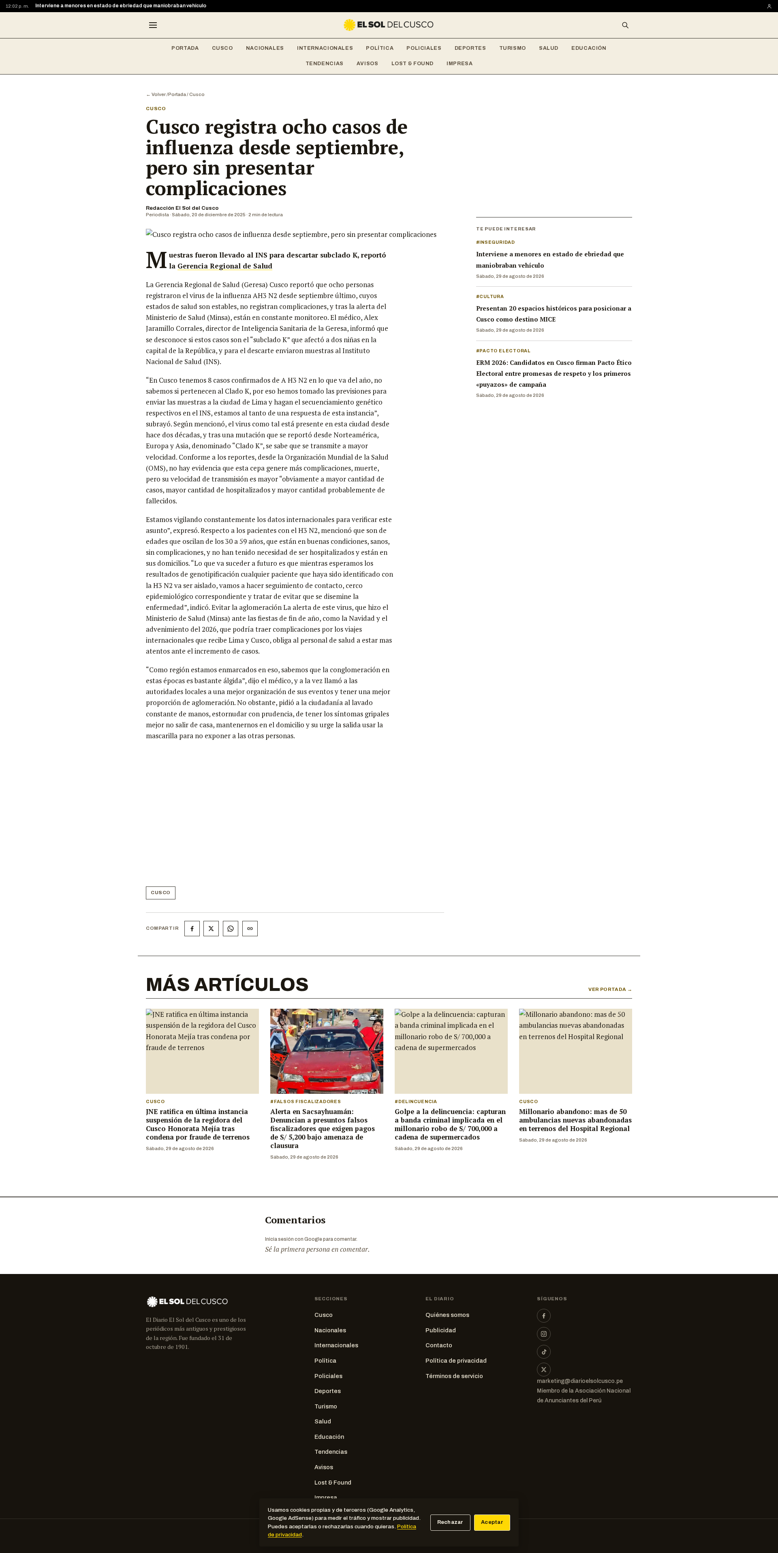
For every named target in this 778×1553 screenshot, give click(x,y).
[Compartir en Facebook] (192, 928)
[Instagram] (544, 1334)
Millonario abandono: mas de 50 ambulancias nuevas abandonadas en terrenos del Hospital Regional (575, 1120)
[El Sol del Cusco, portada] (389, 25)
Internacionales (325, 48)
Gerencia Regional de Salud (224, 266)
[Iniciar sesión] (769, 6)
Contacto (438, 1345)
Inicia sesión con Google (293, 1239)
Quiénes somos (447, 1315)
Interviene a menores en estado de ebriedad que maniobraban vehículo (120, 6)
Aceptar (492, 1522)
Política (379, 48)
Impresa (459, 63)
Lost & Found (412, 63)
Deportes (470, 48)
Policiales (423, 48)
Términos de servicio (454, 1376)
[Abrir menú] (153, 25)
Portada (185, 48)
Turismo (512, 48)
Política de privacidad (456, 1360)
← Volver (156, 94)
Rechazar (450, 1522)
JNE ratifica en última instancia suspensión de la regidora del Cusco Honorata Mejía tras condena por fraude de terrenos (198, 1124)
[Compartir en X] (211, 928)
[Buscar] (625, 25)
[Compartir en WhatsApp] (230, 928)
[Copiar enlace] (250, 928)
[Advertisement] (270, 816)
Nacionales (265, 48)
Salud (548, 48)
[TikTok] (544, 1352)
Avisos (367, 63)
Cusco (222, 48)
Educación (589, 48)
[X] (544, 1369)
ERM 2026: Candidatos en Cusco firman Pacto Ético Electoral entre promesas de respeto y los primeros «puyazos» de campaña (554, 373)
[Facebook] (544, 1316)
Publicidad (440, 1330)
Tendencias (325, 63)
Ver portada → (610, 989)
